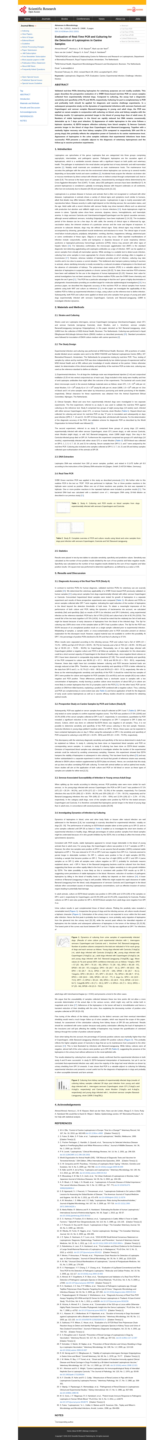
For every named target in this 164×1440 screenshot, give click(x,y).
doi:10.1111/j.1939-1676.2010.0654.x (108, 1243)
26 (64, 591)
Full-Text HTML (127, 32)
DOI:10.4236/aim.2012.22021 (67, 31)
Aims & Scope (27, 37)
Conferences (83, 19)
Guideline (25, 44)
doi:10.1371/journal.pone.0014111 (88, 1252)
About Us (120, 19)
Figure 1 (73, 911)
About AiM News (28, 66)
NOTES (23, 121)
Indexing (25, 31)
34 (136, 877)
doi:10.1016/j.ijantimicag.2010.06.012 (75, 1216)
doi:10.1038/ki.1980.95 (69, 1393)
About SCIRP (76, 1431)
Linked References (128, 38)
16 (69, 246)
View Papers (26, 34)
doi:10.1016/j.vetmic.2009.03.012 (93, 1173)
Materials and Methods (29, 103)
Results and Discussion (30, 108)
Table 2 (119, 440)
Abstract (124, 26)
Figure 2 (128, 1040)
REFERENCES (26, 116)
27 (76, 1005)
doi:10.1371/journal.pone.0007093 (80, 1283)
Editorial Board (27, 40)
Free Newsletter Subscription (33, 56)
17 (67, 258)
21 (75, 279)
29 (137, 755)
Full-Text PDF (126, 29)
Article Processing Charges (32, 47)
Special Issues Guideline (31, 83)
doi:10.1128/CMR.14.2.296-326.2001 (75, 1155)
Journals (46, 19)
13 (119, 209)
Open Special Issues (30, 77)
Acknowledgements (28, 112)
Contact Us (93, 1431)
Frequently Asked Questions (33, 69)
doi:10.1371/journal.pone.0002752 (93, 1310)
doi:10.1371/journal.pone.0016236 (115, 1301)
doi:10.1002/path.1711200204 (72, 1375)
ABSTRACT (25, 94)
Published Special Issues (31, 80)
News (102, 19)
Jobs (137, 19)
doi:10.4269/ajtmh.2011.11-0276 (112, 1197)
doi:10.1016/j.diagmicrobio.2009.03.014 (120, 1292)
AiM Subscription (28, 53)
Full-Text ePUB (127, 35)
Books (64, 19)
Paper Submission (29, 50)
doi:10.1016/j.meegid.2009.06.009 (109, 1167)
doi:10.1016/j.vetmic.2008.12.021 (123, 1365)
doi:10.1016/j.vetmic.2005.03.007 (73, 1350)
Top (21, 91)
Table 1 (125, 411)
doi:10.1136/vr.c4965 (94, 1133)
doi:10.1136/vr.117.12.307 (126, 1338)
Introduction (25, 99)
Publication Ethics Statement (33, 63)
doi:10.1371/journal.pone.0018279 (74, 1402)
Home (27, 19)
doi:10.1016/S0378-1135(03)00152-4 (91, 1320)
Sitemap (85, 1431)
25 (125, 334)
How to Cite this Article (130, 41)
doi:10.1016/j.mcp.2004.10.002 (90, 1274)
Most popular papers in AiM (32, 60)
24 (140, 282)
